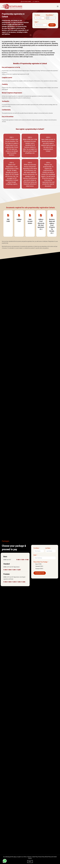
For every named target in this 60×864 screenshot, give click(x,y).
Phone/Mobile (49, 15)
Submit (52, 25)
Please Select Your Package (41, 562)
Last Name (47, 548)
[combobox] (48, 17)
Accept (30, 861)
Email (36, 22)
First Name (37, 15)
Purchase (39, 573)
